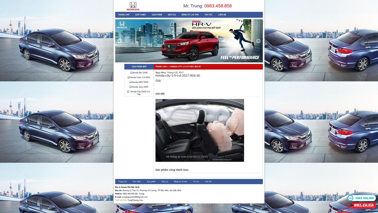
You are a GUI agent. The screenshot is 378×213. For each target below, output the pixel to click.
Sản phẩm (157, 15)
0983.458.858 (218, 5)
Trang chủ (123, 15)
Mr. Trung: (193, 5)
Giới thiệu (140, 15)
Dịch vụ (172, 15)
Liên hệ (222, 15)
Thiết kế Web (121, 200)
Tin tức (208, 15)
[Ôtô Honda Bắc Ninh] (133, 11)
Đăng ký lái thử (190, 15)
